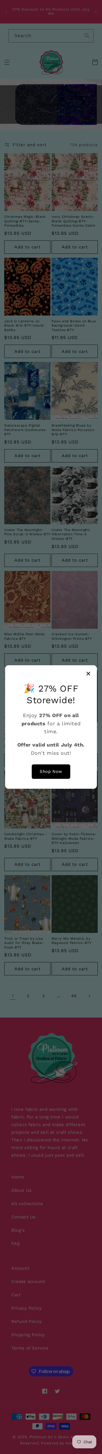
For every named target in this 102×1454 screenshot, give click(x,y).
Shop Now (51, 771)
